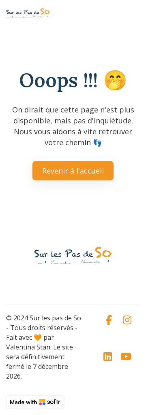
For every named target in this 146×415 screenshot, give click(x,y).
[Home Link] (28, 13)
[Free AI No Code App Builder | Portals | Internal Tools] (35, 402)
